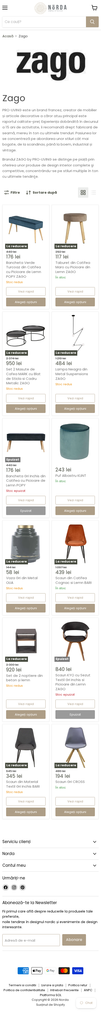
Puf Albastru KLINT (70, 475)
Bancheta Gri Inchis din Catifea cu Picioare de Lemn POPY (26, 481)
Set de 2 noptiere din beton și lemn (24, 678)
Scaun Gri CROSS (70, 781)
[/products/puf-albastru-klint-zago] (75, 441)
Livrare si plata (52, 985)
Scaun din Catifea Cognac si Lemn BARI (73, 580)
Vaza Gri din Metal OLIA (22, 580)
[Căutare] (92, 21)
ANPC (88, 990)
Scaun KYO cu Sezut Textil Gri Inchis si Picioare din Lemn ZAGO (72, 682)
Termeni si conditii (22, 985)
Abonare (74, 939)
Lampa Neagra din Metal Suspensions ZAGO (71, 374)
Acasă (7, 36)
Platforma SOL (50, 995)
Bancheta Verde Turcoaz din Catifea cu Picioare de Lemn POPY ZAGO (23, 269)
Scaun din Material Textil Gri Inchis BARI (23, 784)
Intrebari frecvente (64, 990)
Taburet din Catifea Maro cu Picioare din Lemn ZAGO (72, 267)
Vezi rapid (26, 291)
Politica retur (77, 985)
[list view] (93, 192)
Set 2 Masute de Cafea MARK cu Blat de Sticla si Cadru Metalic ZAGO (23, 376)
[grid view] (83, 192)
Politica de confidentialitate (24, 990)
